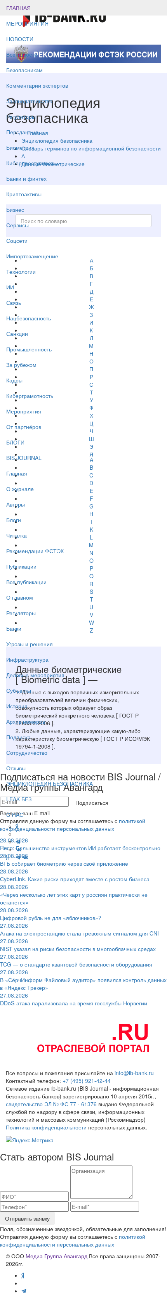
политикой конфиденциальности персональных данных (72, 1240)
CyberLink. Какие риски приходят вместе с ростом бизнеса (75, 875)
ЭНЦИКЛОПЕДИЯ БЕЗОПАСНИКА (49, 783)
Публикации (22, 566)
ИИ (10, 287)
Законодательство (29, 101)
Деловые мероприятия (35, 675)
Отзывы (16, 768)
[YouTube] (12, 857)
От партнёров (23, 427)
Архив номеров (25, 721)
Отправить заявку (27, 1218)
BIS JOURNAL (24, 458)
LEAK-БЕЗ (18, 799)
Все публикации (26, 582)
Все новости (21, 54)
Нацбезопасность (28, 318)
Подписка (18, 737)
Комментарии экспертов (37, 85)
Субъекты (18, 690)
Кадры (14, 380)
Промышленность (29, 349)
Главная (16, 473)
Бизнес (15, 209)
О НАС (14, 814)
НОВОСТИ (20, 39)
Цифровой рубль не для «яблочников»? (50, 914)
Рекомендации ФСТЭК (35, 551)
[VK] (25, 857)
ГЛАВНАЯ (18, 8)
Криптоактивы (24, 194)
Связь (13, 302)
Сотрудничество (26, 752)
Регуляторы (21, 116)
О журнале (20, 489)
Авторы (15, 504)
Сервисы (17, 225)
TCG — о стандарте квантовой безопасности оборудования (76, 960)
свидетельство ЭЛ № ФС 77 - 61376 (51, 1104)
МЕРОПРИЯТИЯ (27, 23)
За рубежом (21, 364)
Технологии (21, 271)
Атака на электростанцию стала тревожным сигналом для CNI (79, 929)
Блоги (13, 520)
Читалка (16, 535)
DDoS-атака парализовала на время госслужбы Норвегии (73, 999)
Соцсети (17, 240)
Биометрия (20, 147)
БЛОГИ (15, 442)
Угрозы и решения (29, 644)
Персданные (22, 132)
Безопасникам (24, 70)
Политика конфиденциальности (46, 1127)
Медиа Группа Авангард (56, 1256)
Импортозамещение (32, 256)
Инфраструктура (27, 659)
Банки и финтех (26, 178)
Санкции (17, 333)
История (17, 706)
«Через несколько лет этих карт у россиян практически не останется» (74, 894)
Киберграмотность (29, 395)
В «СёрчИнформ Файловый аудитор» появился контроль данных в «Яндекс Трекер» (83, 979)
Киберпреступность (31, 163)
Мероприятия (23, 411)
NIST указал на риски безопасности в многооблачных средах (78, 945)
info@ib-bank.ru (134, 1073)
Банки (13, 628)
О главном (19, 597)
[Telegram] (18, 857)
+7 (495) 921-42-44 (87, 1080)
